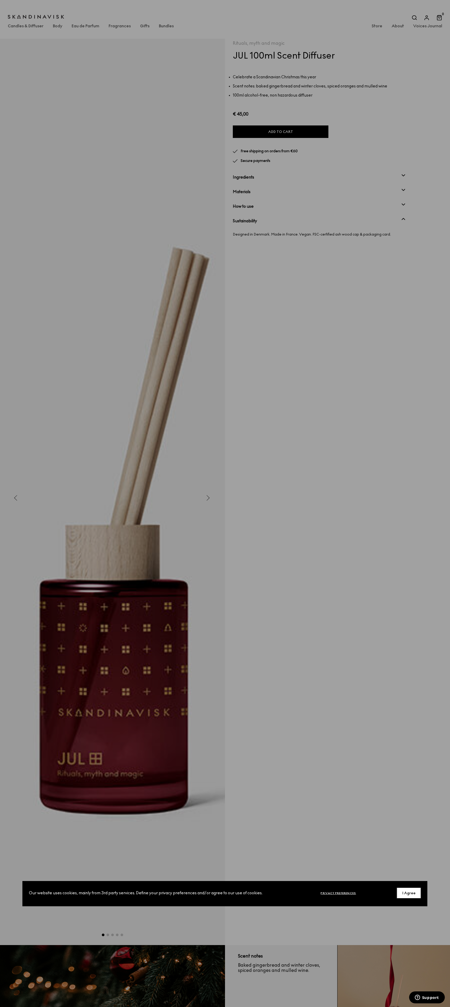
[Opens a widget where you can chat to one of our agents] (427, 997)
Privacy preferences (338, 893)
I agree (409, 893)
